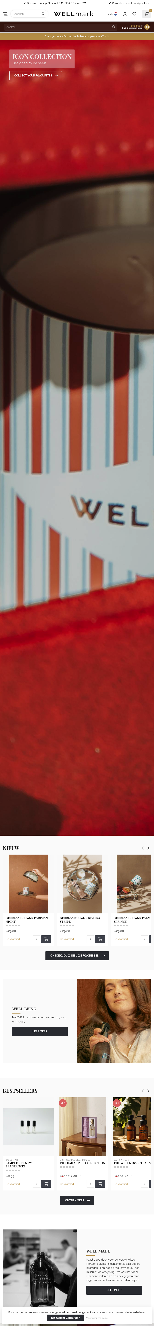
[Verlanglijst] (134, 14)
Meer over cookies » (97, 1318)
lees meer (39, 1031)
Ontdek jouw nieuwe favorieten (74, 955)
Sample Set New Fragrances (19, 1164)
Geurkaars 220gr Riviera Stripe (80, 919)
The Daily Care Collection (82, 1163)
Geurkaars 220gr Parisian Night (27, 919)
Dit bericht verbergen (65, 1317)
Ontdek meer (74, 1200)
